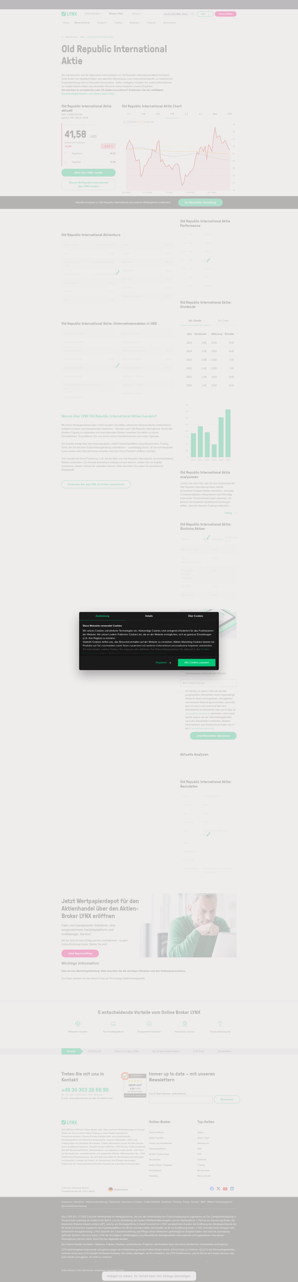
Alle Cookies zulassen (196, 662)
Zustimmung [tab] (102, 616)
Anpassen (161, 662)
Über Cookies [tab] (195, 616)
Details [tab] (149, 616)
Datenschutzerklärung (153, 653)
